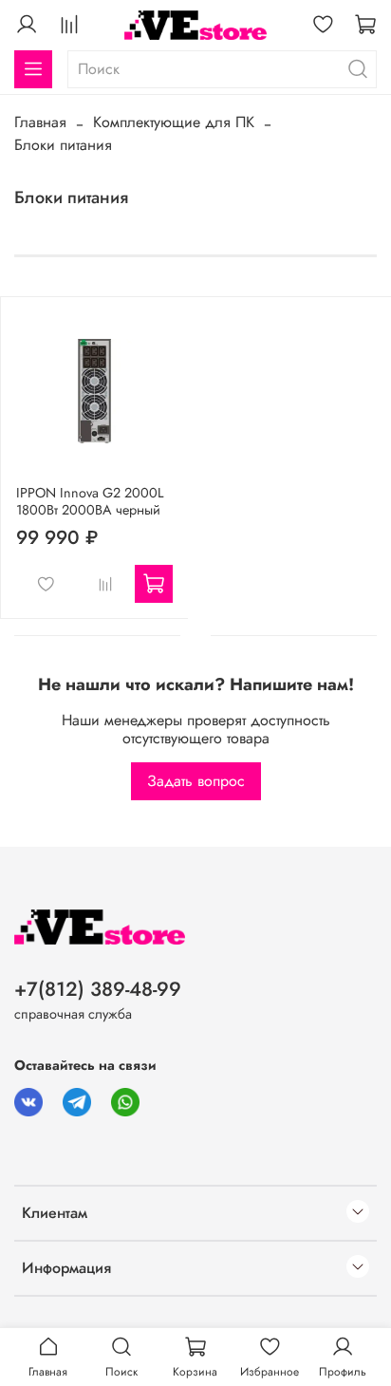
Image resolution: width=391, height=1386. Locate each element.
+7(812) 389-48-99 (97, 989)
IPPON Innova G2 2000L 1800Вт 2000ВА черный (89, 501)
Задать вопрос (196, 781)
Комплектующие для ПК (173, 122)
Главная (40, 122)
